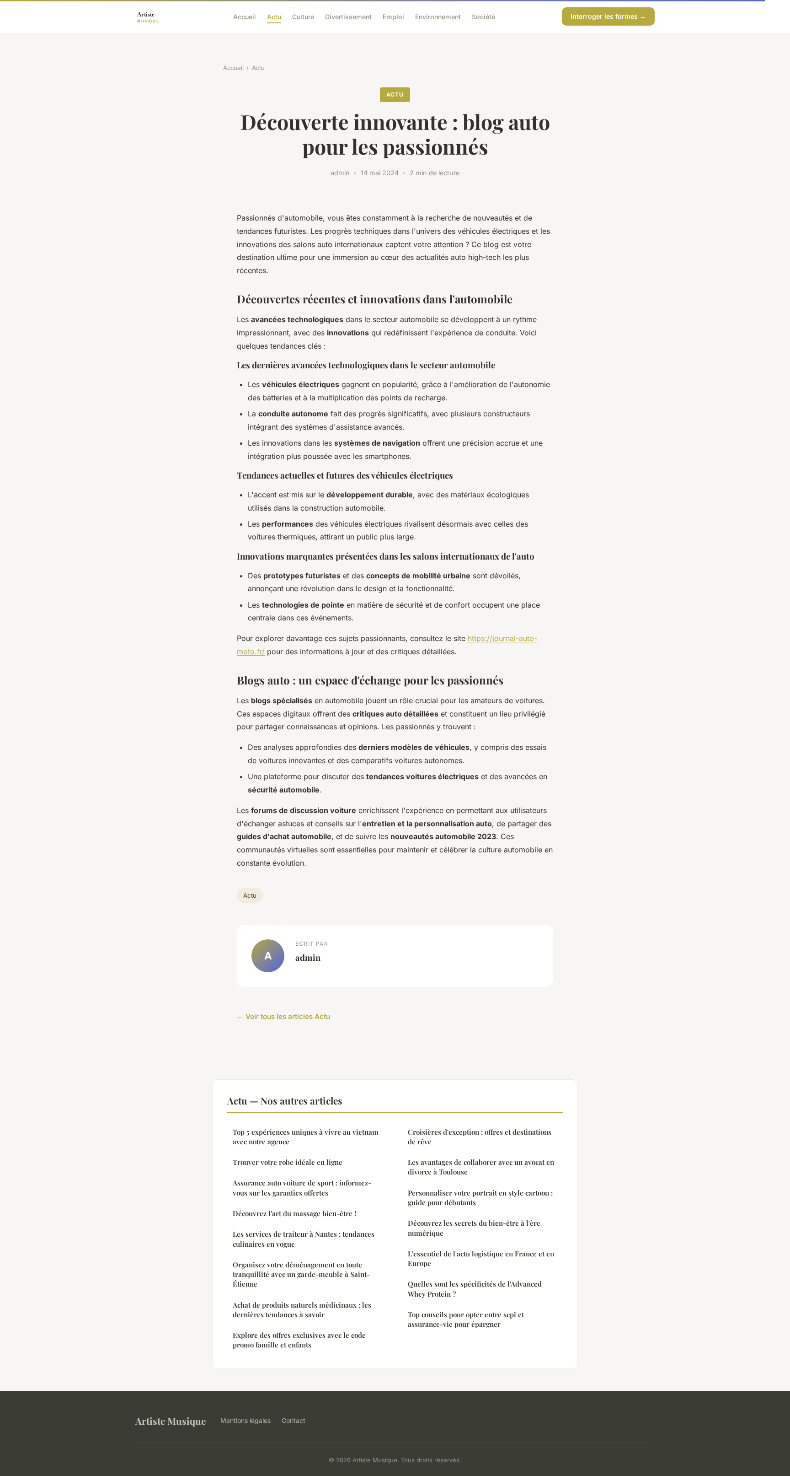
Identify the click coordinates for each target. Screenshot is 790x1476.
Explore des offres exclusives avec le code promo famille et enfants (299, 1340)
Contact (293, 1420)
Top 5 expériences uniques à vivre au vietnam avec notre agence (306, 1136)
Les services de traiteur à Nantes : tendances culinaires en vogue (303, 1238)
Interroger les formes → (608, 16)
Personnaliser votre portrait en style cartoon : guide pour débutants (480, 1197)
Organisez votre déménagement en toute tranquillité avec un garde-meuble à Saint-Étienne (301, 1274)
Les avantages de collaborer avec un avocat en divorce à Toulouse (481, 1167)
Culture (303, 16)
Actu (274, 16)
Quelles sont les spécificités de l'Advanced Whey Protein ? (475, 1288)
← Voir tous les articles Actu (283, 1016)
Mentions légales (245, 1420)
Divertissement (348, 16)
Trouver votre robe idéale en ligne (287, 1162)
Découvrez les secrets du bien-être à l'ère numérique (474, 1227)
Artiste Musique (170, 1420)
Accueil (244, 16)
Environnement (438, 16)
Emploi (393, 16)
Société (483, 16)
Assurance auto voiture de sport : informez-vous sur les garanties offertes (302, 1187)
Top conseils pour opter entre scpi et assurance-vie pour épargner (466, 1319)
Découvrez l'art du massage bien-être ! (294, 1213)
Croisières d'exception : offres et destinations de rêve (479, 1136)
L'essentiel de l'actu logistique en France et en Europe (481, 1258)
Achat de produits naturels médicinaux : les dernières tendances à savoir (302, 1309)
